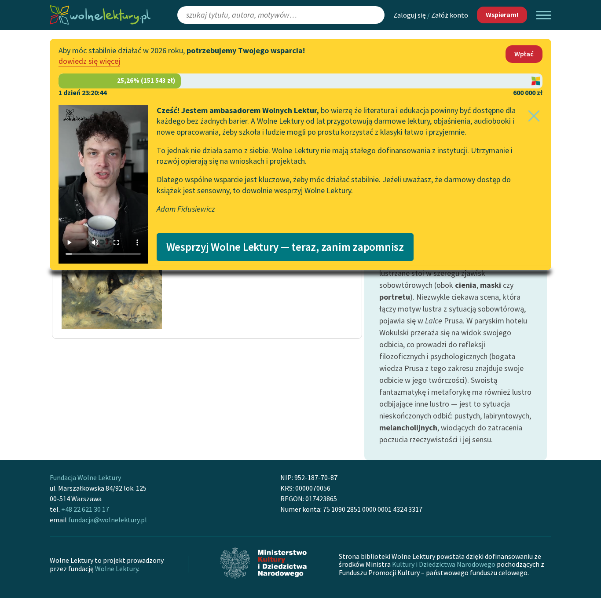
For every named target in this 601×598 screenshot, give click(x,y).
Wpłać (524, 53)
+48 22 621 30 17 (85, 509)
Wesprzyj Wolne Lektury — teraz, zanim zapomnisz (285, 247)
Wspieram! (502, 14)
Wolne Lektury (116, 568)
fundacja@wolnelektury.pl (107, 519)
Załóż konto (449, 15)
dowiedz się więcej (89, 61)
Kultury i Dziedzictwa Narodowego (443, 564)
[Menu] (543, 15)
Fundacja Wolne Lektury (85, 477)
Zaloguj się (409, 15)
